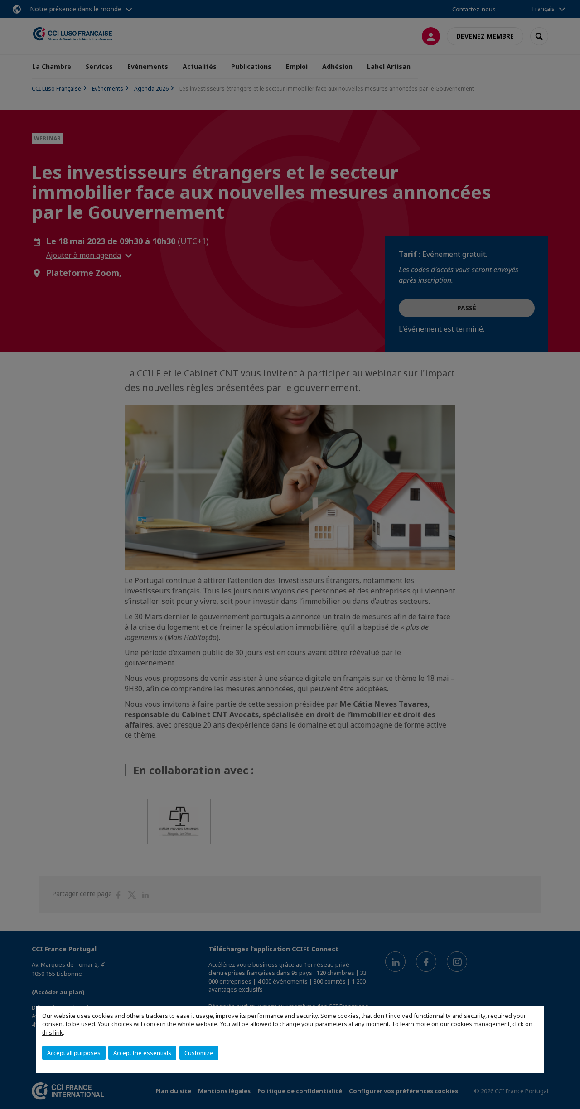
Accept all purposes (74, 1053)
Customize (198, 1053)
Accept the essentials (142, 1053)
